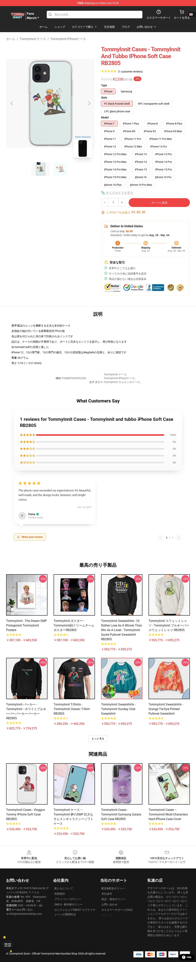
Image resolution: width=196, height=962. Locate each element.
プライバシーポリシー (67, 899)
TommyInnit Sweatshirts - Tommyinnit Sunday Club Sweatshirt (118, 709)
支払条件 (106, 893)
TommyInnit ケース (33, 39)
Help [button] (189, 957)
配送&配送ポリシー (113, 888)
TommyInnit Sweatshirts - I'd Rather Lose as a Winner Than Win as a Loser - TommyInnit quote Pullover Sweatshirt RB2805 (121, 630)
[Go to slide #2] (60, 169)
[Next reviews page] (178, 537)
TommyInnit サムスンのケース (122, 382)
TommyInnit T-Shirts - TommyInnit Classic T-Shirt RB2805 (72, 709)
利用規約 (59, 893)
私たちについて (63, 888)
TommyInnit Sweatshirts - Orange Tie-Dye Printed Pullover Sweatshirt (166, 709)
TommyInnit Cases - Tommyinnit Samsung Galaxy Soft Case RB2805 (121, 814)
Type (104, 85)
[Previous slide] (12, 103)
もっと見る (98, 738)
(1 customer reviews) (130, 71)
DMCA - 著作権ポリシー (68, 904)
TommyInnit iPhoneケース (68, 39)
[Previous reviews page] (160, 537)
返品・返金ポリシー (113, 899)
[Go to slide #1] (40, 169)
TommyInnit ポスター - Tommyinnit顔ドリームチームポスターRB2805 (74, 625)
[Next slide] (89, 103)
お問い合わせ (109, 904)
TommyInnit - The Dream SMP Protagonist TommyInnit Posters (26, 625)
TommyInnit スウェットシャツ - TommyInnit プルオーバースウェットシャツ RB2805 (169, 625)
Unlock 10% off (7, 945)
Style (104, 97)
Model (105, 117)
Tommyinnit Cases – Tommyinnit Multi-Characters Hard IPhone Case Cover (168, 814)
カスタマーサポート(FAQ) (116, 909)
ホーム (10, 39)
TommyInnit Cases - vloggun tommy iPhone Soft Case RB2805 (25, 814)
